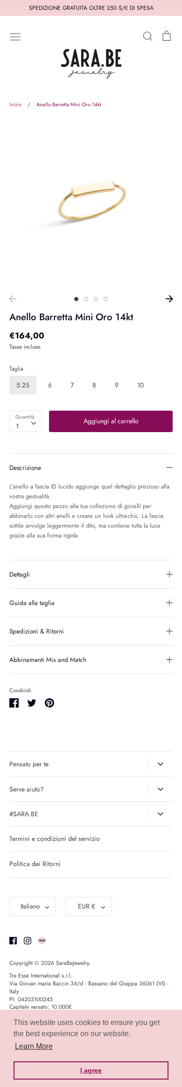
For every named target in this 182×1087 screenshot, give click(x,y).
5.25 (22, 385)
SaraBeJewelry (72, 963)
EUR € (86, 906)
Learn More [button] (34, 1046)
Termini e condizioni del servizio (54, 838)
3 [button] (96, 299)
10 (140, 385)
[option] (91, 204)
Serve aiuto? (26, 789)
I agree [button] (91, 1070)
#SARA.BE (23, 814)
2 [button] (86, 299)
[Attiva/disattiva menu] (15, 36)
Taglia (16, 369)
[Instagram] (24, 939)
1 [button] (76, 299)
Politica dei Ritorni (35, 863)
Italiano (30, 906)
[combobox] (25, 421)
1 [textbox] (17, 426)
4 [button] (106, 299)
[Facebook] (9, 939)
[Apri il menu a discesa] (160, 764)
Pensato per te (29, 764)
